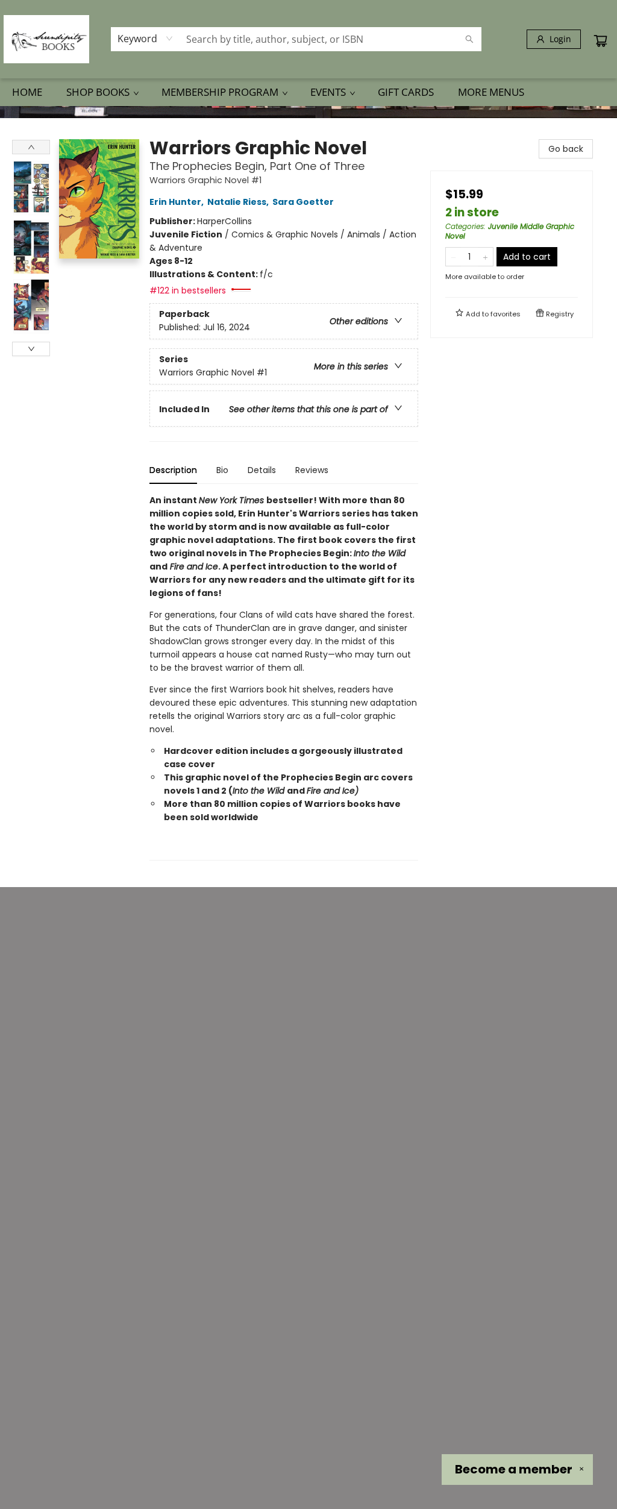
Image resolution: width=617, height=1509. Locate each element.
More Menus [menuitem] (491, 92)
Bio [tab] (222, 470)
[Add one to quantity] (485, 256)
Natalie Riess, (239, 202)
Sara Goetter (303, 202)
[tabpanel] (283, 677)
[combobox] (145, 38)
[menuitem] (27, 92)
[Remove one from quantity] (453, 256)
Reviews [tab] (311, 470)
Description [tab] (173, 470)
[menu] (308, 92)
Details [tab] (262, 470)
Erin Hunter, (177, 202)
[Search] (469, 39)
